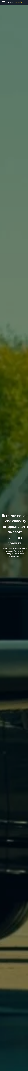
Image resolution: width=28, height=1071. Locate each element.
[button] (3, 2)
